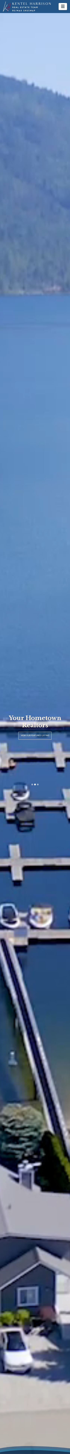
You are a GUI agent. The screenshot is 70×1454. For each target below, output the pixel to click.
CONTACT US (35, 739)
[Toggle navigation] (63, 6)
